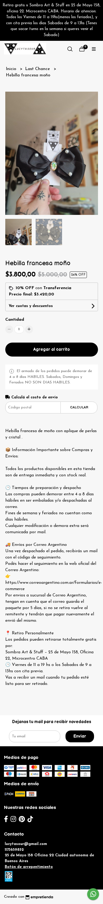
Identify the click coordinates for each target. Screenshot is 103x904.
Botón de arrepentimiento (29, 867)
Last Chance (38, 69)
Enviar (79, 736)
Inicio (11, 69)
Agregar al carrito (51, 349)
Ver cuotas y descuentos (31, 306)
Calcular (79, 407)
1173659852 (14, 850)
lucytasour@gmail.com (26, 844)
